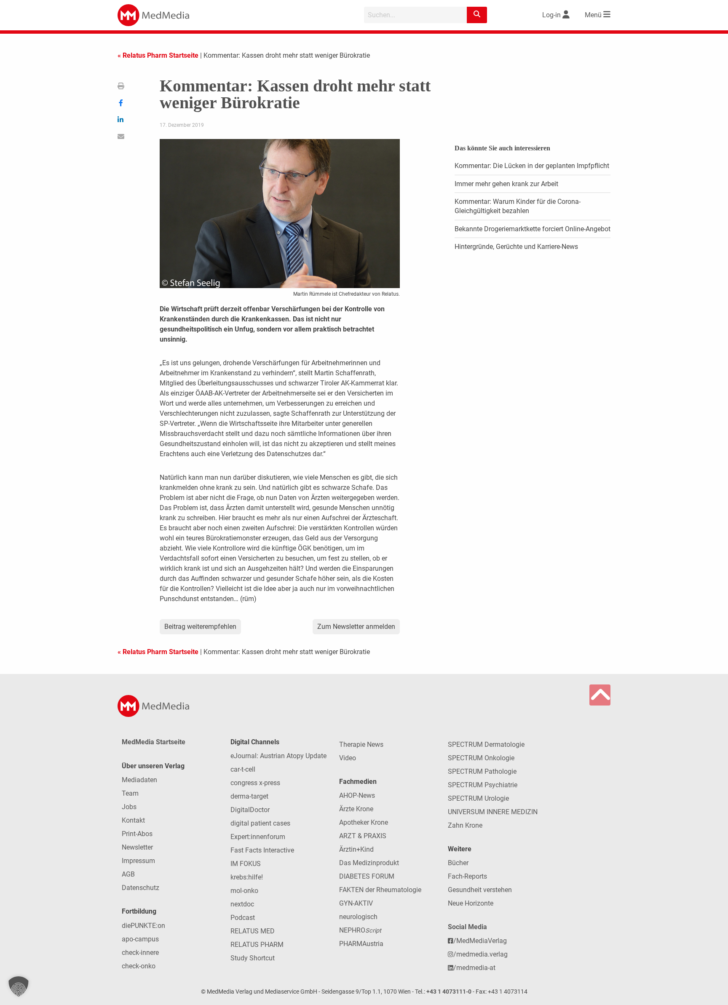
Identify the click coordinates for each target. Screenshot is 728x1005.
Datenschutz (140, 888)
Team (130, 793)
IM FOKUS (245, 864)
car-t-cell (242, 769)
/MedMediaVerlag (480, 941)
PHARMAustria (361, 944)
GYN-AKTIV (356, 903)
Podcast (242, 918)
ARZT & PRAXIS (362, 836)
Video (347, 758)
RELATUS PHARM (257, 945)
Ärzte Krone (356, 809)
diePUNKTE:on (143, 926)
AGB (128, 874)
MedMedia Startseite (153, 742)
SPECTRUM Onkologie (481, 758)
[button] (18, 986)
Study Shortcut (252, 958)
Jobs (129, 807)
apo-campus (140, 939)
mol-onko (244, 891)
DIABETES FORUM (366, 876)
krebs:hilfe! (246, 877)
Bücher (458, 863)
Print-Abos (137, 834)
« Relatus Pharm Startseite (158, 55)
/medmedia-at (474, 968)
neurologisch (358, 917)
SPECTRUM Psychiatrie (482, 785)
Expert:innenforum (257, 837)
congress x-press (255, 783)
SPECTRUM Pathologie (482, 771)
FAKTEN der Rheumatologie (380, 890)
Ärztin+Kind (356, 849)
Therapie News (361, 744)
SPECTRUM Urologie (478, 798)
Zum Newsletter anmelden (356, 627)
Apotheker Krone (363, 822)
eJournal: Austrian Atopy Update (278, 756)
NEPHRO (360, 930)
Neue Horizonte (470, 903)
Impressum (138, 861)
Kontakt (133, 820)
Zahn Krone (465, 825)
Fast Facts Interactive (262, 850)
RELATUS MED (252, 931)
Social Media (467, 927)
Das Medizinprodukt (369, 863)
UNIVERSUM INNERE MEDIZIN (493, 812)
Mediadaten (139, 780)
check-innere (140, 953)
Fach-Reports (467, 876)
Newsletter (137, 847)
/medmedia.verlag (480, 954)
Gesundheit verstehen (480, 890)
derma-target (249, 796)
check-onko (138, 966)
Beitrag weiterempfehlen (200, 627)
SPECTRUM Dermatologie (486, 744)
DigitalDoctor (250, 810)
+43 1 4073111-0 (448, 991)
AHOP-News (357, 795)
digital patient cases (260, 823)
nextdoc (242, 904)
